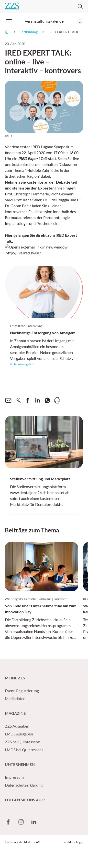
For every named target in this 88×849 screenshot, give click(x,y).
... (80, 21)
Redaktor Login (73, 842)
